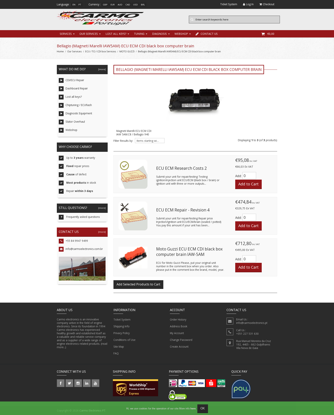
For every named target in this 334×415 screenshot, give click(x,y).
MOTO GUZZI (127, 51)
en (73, 4)
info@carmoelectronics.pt (251, 323)
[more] (101, 69)
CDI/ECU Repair (75, 80)
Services (66, 34)
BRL (143, 4)
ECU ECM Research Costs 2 (181, 168)
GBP (105, 4)
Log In (250, 4)
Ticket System (121, 319)
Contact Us (209, 34)
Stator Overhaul (75, 121)
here (193, 408)
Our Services (88, 34)
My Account (177, 333)
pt (79, 4)
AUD (120, 4)
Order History (178, 319)
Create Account (179, 346)
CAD (127, 4)
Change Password (181, 340)
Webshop (181, 34)
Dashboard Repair (77, 88)
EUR (113, 4)
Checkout (268, 4)
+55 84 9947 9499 (77, 241)
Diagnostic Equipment (79, 113)
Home (60, 51)
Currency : (95, 4)
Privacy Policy (121, 333)
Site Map (118, 346)
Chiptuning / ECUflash (79, 105)
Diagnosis (159, 34)
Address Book (178, 326)
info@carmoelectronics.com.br (84, 249)
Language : (63, 4)
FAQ (116, 353)
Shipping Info (121, 326)
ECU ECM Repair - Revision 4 (183, 210)
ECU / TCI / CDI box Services (100, 51)
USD (135, 4)
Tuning (139, 34)
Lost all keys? (116, 34)
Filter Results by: (123, 141)
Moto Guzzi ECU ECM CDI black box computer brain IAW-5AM (189, 251)
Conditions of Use (124, 340)
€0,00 (270, 34)
